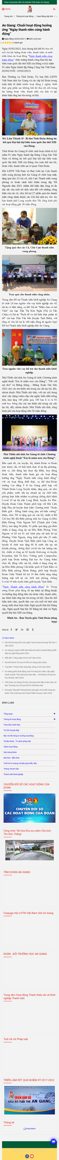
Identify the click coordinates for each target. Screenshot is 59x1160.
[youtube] (32, 1156)
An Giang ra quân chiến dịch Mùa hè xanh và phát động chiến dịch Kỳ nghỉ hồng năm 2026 (31, 652)
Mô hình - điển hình (11, 758)
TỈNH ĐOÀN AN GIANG (17, 872)
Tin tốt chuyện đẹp (11, 730)
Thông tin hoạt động (24, 16)
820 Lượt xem (35, 39)
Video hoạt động (11, 747)
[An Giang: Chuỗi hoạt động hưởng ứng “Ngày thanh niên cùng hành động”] (29, 9)
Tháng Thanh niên (11, 769)
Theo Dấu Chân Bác (12, 725)
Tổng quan (8, 714)
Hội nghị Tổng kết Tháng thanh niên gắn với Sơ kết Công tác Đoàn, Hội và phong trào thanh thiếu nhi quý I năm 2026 (30, 691)
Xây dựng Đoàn (10, 752)
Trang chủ (8, 16)
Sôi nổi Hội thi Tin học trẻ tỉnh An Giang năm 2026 (26, 662)
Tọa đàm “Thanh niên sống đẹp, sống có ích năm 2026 (28, 667)
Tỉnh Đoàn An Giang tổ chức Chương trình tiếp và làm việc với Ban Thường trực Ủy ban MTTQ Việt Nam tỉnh (30, 684)
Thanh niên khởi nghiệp (13, 774)
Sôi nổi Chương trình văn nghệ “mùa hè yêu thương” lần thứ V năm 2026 (31, 644)
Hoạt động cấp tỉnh (45, 16)
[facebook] (27, 1156)
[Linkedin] (22, 629)
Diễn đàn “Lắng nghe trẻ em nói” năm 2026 (23, 658)
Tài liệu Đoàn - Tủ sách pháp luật (17, 741)
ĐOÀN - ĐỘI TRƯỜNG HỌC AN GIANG (25, 953)
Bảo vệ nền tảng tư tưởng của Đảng (19, 736)
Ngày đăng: (9, 39)
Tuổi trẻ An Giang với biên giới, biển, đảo (20, 763)
